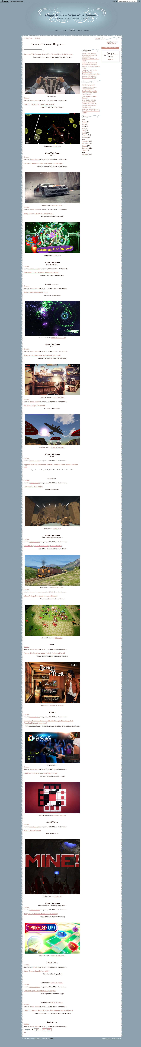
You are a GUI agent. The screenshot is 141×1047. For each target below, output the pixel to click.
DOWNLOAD (57, 146)
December (85, 141)
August (84, 122)
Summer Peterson (35, 100)
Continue (26, 98)
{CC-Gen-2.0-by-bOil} (88, 85)
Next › (49, 1029)
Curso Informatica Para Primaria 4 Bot (89, 106)
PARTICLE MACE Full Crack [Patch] (39, 104)
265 (44, 1029)
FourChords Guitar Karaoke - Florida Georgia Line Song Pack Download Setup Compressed (48, 721)
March (84, 133)
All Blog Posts (28, 38)
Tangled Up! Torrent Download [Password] (41, 913)
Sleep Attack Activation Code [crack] (38, 213)
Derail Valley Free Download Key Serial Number (43, 545)
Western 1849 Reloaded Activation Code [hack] (42, 355)
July (83, 124)
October (84, 146)
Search (139, 1)
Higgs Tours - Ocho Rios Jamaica (72, 15)
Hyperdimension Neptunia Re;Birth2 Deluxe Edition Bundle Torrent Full (51, 465)
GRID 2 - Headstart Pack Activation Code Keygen (43, 163)
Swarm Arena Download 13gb (35, 292)
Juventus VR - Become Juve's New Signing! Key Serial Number (48, 54)
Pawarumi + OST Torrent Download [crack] (41, 272)
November (85, 144)
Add (98, 38)
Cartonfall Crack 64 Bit (33, 486)
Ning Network (112, 43)
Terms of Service (116, 1038)
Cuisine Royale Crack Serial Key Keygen (40, 990)
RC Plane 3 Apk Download (34, 405)
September (85, 148)
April (83, 130)
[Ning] (4, 1)
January (84, 137)
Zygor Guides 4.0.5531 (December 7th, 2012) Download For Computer (89, 101)
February (84, 135)
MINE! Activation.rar (32, 830)
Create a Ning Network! (16, 1)
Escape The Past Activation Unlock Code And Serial (44, 653)
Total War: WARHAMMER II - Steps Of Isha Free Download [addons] (91, 111)
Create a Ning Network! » (110, 47)
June (83, 126)
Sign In (115, 1)
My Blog (37, 38)
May (83, 128)
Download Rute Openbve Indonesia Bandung (89, 88)
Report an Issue (106, 1038)
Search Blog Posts (43, 51)
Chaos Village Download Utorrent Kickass (40, 595)
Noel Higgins (110, 42)
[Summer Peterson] (27, 47)
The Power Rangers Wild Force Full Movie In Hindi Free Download (89, 92)
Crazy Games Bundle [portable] (36, 971)
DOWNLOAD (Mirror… (56, 205)
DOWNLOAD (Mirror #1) (58, 338)
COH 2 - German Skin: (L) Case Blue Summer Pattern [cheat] (48, 1010)
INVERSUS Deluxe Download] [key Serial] (40, 773)
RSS (25, 1032)
